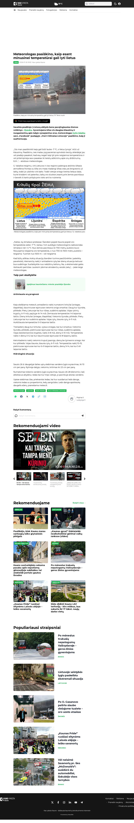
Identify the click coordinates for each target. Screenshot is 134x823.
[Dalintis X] (27, 396)
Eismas (55, 543)
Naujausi (130, 799)
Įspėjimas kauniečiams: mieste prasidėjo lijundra (48, 284)
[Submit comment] (82, 415)
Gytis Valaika (78, 133)
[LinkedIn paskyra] (70, 802)
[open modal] (119, 4)
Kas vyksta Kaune (38, 62)
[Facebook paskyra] (58, 802)
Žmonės (61, 716)
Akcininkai (130, 802)
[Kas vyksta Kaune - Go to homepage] (9, 799)
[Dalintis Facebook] (21, 396)
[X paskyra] (52, 802)
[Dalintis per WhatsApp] (15, 396)
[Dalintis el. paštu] (45, 396)
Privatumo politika (126, 806)
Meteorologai (19, 390)
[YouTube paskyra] (76, 802)
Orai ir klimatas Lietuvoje (57, 390)
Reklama (63, 10)
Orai (16, 62)
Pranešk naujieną (36, 10)
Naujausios (22, 10)
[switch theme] (115, 3)
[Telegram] (33, 396)
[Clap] (71, 399)
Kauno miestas (21, 543)
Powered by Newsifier (67, 814)
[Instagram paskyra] (64, 802)
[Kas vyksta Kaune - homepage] (22, 4)
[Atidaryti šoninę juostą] (14, 10)
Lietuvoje (56, 510)
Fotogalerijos (51, 10)
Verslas (18, 510)
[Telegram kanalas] (81, 802)
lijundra (28, 130)
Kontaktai (73, 10)
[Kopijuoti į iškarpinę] (39, 396)
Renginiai (19, 582)
